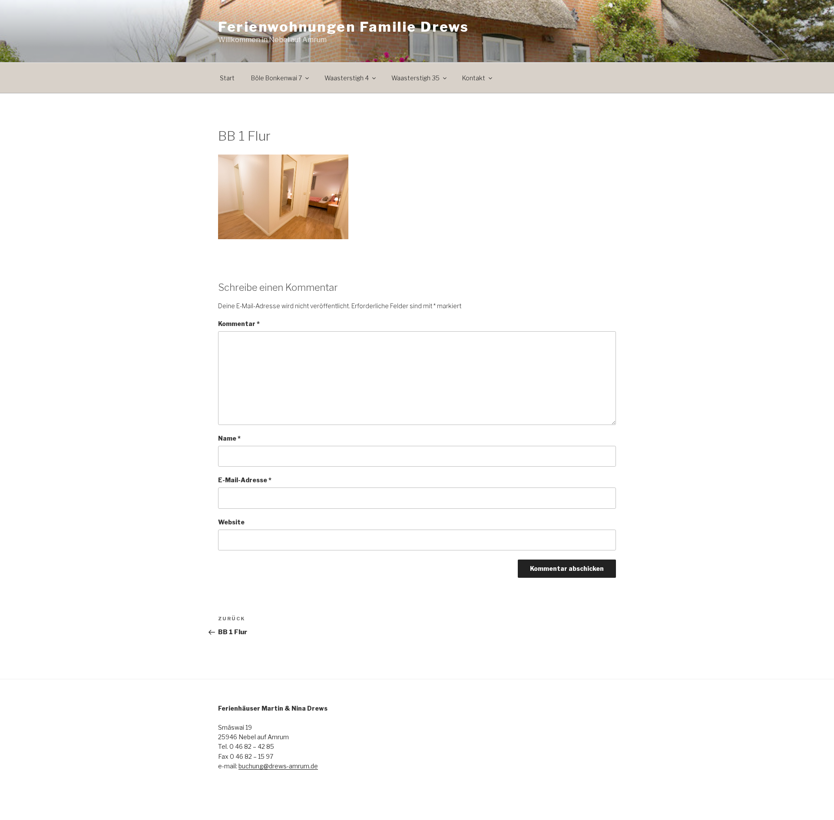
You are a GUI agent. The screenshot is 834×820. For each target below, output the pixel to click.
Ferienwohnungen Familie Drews (343, 26)
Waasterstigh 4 (346, 78)
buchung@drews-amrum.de (278, 766)
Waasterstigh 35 (415, 78)
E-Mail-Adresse (244, 480)
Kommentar (239, 323)
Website (231, 522)
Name (229, 438)
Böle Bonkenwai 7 (276, 78)
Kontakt (473, 78)
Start (227, 78)
